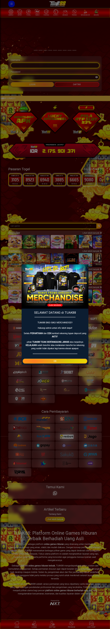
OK (55, 361)
